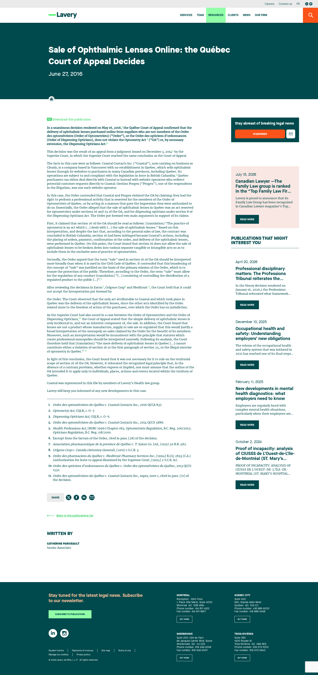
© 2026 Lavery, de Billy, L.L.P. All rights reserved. (73, 660)
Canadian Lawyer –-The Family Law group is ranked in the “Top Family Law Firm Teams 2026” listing (263, 186)
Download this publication (71, 119)
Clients (233, 15)
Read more (247, 219)
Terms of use (124, 651)
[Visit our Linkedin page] (306, 4)
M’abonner (260, 134)
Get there (184, 619)
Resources (215, 15)
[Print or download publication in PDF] (52, 100)
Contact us (285, 4)
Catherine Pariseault (63, 543)
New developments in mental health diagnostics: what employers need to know (264, 394)
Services (186, 15)
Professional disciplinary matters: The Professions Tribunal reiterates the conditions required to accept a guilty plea (265, 274)
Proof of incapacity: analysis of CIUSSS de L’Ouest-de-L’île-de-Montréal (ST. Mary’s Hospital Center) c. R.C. (265, 454)
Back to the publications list (74, 515)
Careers (270, 4)
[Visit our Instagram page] (310, 4)
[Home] (63, 15)
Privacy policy (83, 655)
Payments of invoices (82, 651)
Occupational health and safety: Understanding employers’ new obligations (263, 334)
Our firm (261, 15)
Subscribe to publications (70, 614)
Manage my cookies (58, 655)
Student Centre (56, 651)
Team (200, 15)
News (246, 15)
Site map (105, 651)
